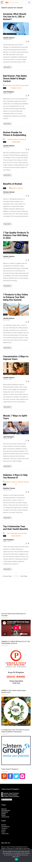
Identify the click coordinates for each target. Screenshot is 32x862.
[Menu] (2, 2)
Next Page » (24, 576)
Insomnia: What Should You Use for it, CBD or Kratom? (14, 17)
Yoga (21, 373)
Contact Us (4, 812)
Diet (5, 33)
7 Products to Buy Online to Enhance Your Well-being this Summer (15, 297)
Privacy (3, 815)
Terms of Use (5, 816)
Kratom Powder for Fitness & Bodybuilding (14, 133)
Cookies (3, 813)
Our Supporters (5, 810)
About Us (4, 809)
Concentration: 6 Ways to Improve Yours (15, 357)
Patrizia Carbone (8, 192)
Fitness (19, 252)
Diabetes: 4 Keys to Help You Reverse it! (15, 476)
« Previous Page (6, 576)
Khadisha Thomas (9, 488)
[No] (30, 855)
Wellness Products (11, 33)
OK (16, 859)
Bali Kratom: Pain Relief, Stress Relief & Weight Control (15, 78)
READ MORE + (7, 67)
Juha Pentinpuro (8, 92)
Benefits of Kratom (12, 184)
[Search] (29, 2)
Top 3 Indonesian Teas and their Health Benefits (15, 527)
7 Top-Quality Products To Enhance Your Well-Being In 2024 (16, 235)
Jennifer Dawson (8, 38)
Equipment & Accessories (10, 252)
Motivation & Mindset (13, 373)
